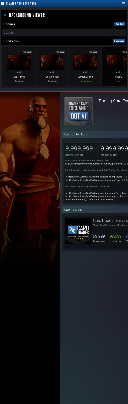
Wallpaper (28, 52)
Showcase (119, 41)
